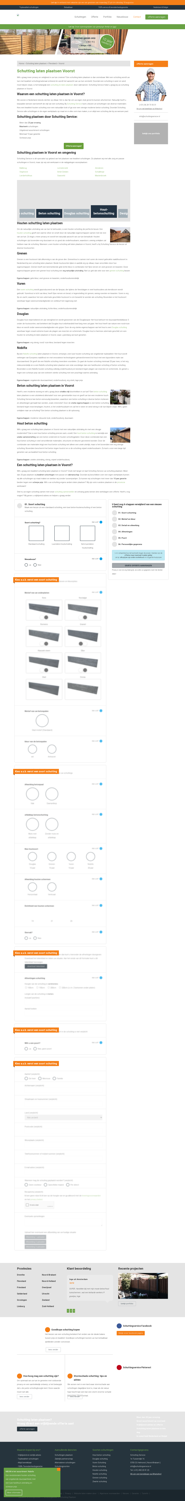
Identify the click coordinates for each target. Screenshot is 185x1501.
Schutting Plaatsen (68, 1497)
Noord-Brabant (49, 1275)
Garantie (135, 1493)
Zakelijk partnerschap (64, 1459)
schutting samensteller (64, 492)
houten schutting (24, 233)
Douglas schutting (119, 327)
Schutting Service (74, 104)
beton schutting (100, 391)
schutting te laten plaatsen (62, 85)
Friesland (21, 1287)
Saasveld (61, 175)
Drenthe (21, 1275)
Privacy (68, 1493)
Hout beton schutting (101, 1455)
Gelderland (22, 1294)
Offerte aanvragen (156, 17)
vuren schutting (27, 289)
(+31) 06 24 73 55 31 (149, 107)
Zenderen (99, 168)
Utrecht (45, 1294)
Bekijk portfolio (127, 1303)
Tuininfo (145, 1493)
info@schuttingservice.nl (149, 116)
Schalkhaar (99, 172)
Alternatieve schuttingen (65, 1462)
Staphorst (24, 172)
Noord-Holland (49, 1281)
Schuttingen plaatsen (64, 1455)
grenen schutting (117, 271)
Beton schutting (99, 1466)
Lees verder (53, 1349)
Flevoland (21, 1281)
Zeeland (45, 1300)
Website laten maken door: (85, 1493)
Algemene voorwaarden (110, 1493)
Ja (30, 565)
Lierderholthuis (26, 175)
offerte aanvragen (145, 64)
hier (114, 27)
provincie (121, 482)
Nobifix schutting (30, 354)
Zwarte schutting (99, 1481)
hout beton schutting (86, 433)
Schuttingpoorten (62, 1466)
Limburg (21, 1306)
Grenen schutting (99, 1478)
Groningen (22, 1300)
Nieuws (126, 1493)
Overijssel (46, 1287)
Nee (39, 565)
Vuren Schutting (99, 1462)
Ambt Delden (62, 172)
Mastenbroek (100, 175)
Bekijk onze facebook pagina (131, 1333)
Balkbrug (23, 168)
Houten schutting (99, 1470)
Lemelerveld (62, 168)
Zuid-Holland (48, 1306)
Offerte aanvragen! (74, 146)
